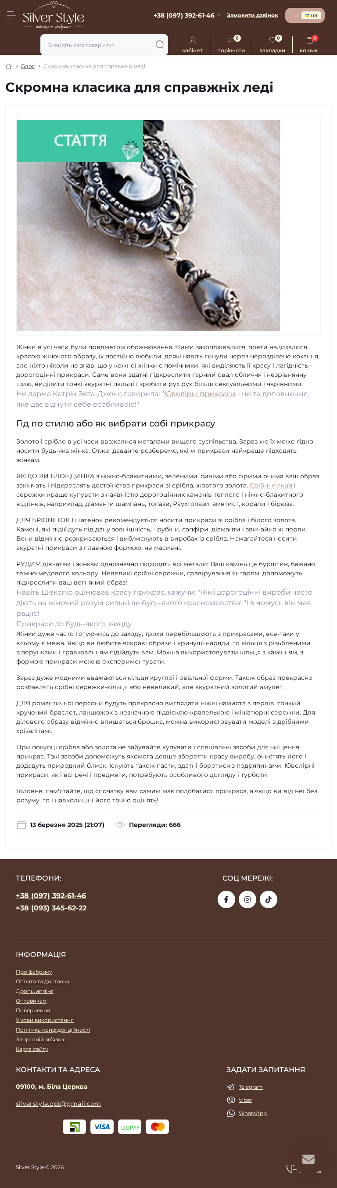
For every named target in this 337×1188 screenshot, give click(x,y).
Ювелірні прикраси (200, 394)
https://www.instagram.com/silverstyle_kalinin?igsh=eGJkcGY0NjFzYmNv (247, 899)
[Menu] (11, 15)
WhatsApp (253, 1113)
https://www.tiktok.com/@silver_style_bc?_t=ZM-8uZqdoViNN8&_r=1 (268, 899)
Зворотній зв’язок (40, 1039)
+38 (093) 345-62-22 (51, 908)
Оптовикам (31, 1000)
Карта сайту (32, 1049)
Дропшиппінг (35, 991)
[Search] (160, 44)
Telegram (251, 1086)
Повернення (33, 1010)
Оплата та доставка (42, 981)
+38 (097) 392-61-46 (51, 896)
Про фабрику (34, 971)
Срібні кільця (271, 485)
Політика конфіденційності (53, 1029)
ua (314, 15)
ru (295, 15)
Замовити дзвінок (252, 15)
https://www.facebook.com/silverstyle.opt (226, 899)
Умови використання (45, 1020)
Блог (28, 66)
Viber (245, 1100)
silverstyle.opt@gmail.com (58, 1104)
